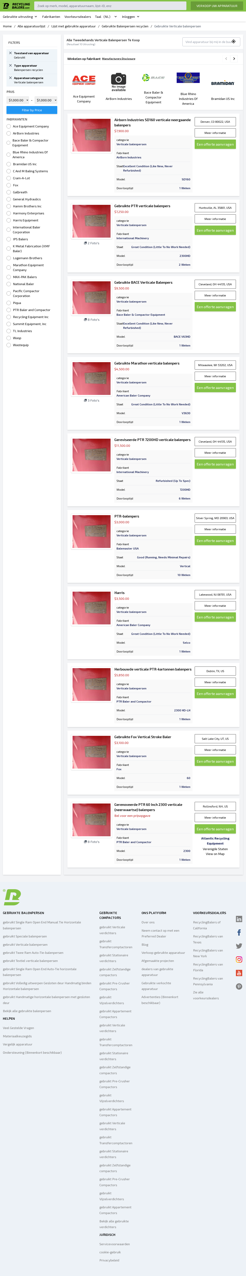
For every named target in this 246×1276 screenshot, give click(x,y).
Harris (119, 592)
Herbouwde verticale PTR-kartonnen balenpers (153, 669)
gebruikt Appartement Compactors (115, 1014)
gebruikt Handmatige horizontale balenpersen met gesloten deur (46, 1000)
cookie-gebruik (110, 1252)
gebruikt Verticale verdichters (112, 930)
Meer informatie (215, 132)
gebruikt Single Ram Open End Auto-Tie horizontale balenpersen (40, 972)
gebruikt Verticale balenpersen (25, 944)
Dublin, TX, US (215, 671)
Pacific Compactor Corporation (26, 293)
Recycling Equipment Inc (31, 317)
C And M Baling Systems (30, 171)
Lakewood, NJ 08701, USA (215, 594)
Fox (15, 185)
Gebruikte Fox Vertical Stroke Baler (142, 737)
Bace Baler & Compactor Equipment (30, 142)
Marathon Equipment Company (28, 267)
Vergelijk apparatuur (17, 1044)
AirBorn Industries (26, 133)
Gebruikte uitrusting (18, 17)
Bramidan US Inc (25, 164)
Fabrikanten (51, 17)
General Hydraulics (27, 199)
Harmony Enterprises (28, 213)
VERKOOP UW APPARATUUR (216, 6)
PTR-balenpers (126, 516)
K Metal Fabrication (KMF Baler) (31, 248)
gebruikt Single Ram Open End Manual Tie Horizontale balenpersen (42, 925)
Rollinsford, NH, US (215, 806)
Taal (102, 17)
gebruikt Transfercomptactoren (115, 944)
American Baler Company (133, 395)
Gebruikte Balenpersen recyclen (125, 26)
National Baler (23, 284)
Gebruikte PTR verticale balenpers (142, 206)
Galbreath (20, 192)
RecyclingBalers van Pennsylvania (208, 981)
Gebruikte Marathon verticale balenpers (147, 363)
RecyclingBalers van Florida (208, 967)
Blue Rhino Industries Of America (30, 154)
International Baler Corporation (26, 229)
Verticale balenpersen (131, 144)
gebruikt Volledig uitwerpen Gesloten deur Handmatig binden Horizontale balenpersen (47, 986)
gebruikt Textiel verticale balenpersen (30, 961)
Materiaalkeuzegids (17, 1036)
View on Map (215, 854)
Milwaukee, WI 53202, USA (215, 365)
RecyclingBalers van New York (208, 953)
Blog (145, 944)
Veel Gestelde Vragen (18, 1028)
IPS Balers (20, 239)
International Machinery (133, 238)
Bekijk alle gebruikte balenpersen (27, 1011)
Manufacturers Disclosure (118, 58)
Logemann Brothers (27, 258)
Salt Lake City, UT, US (215, 738)
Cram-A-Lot (21, 178)
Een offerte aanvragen (215, 144)
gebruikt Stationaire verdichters (113, 958)
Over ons (148, 922)
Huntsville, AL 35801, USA (215, 207)
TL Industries (22, 331)
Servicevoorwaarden (114, 1244)
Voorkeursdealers (77, 17)
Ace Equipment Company (31, 126)
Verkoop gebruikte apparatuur (163, 953)
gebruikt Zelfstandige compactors (115, 972)
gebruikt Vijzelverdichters (111, 1000)
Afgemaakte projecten (158, 961)
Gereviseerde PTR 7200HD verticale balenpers (152, 439)
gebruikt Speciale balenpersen (25, 936)
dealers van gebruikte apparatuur (157, 972)
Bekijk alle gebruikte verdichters (114, 1224)
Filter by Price (32, 110)
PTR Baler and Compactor (31, 310)
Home (7, 26)
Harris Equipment (25, 220)
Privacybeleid (109, 1260)
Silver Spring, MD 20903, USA (215, 518)
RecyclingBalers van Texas (208, 939)
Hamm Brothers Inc (27, 206)
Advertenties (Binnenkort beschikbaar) (160, 1000)
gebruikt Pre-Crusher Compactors (114, 986)
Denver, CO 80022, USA (215, 121)
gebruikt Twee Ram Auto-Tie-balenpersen (33, 953)
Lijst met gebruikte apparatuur (73, 26)
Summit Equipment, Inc (29, 324)
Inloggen (128, 17)
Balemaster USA (128, 548)
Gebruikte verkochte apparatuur (156, 986)
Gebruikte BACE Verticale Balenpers (143, 282)
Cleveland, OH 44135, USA (215, 284)
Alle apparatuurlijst (31, 26)
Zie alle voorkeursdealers (206, 995)
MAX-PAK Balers (25, 277)
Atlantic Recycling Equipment (215, 840)
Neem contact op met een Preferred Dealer (160, 933)
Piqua (17, 303)
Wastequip (21, 345)
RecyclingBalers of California (207, 925)
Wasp (17, 338)
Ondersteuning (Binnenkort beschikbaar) (32, 1052)
